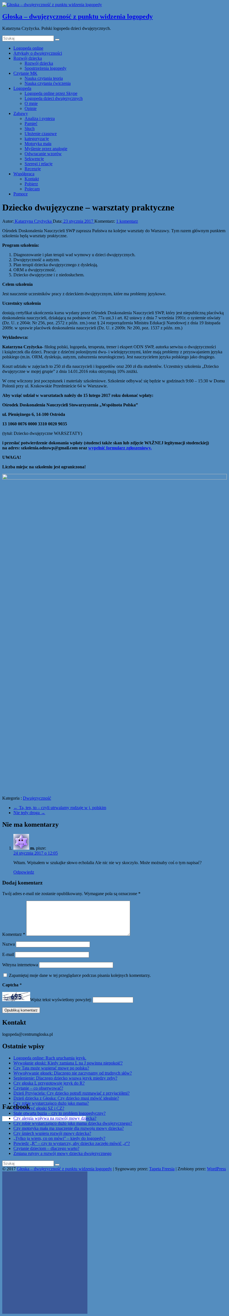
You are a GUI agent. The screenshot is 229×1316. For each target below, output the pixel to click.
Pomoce (20, 193)
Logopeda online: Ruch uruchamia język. (49, 1058)
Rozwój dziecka (27, 58)
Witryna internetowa (20, 964)
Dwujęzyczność (37, 798)
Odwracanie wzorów (43, 153)
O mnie (31, 103)
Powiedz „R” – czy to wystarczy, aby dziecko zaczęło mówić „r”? (71, 1143)
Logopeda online (28, 48)
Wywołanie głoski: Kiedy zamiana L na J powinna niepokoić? (68, 1063)
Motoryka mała (38, 143)
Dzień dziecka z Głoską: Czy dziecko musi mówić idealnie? (66, 1098)
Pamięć (31, 123)
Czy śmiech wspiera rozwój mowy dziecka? (52, 1133)
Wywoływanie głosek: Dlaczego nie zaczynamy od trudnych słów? (72, 1073)
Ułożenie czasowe (41, 133)
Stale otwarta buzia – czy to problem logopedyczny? (59, 1113)
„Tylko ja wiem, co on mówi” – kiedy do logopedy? (59, 1138)
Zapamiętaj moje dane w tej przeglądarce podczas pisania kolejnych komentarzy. (80, 975)
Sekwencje (34, 158)
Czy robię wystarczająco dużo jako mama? (51, 1103)
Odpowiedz (23, 872)
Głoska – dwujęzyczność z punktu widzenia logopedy (77, 16)
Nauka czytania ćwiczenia (48, 83)
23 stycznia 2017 (78, 221)
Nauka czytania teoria (44, 78)
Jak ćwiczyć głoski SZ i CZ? (38, 1108)
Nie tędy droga (29, 812)
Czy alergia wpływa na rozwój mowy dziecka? (54, 1118)
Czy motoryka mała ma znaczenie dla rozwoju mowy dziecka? (68, 1128)
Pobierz (31, 183)
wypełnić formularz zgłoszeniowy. (120, 447)
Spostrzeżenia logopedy (45, 68)
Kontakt (32, 178)
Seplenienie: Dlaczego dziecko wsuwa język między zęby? (65, 1078)
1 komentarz (127, 221)
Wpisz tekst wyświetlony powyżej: (61, 999)
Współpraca (23, 173)
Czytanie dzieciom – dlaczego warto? (46, 1148)
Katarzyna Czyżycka (33, 221)
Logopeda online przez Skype (51, 93)
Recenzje (33, 168)
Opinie (31, 108)
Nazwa (8, 944)
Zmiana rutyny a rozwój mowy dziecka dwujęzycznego (62, 1153)
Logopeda (22, 88)
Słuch (30, 128)
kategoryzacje (37, 138)
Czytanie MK (25, 73)
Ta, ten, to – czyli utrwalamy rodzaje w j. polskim (59, 807)
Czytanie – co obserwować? (38, 1088)
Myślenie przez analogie (46, 148)
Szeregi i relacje (39, 163)
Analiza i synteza (40, 118)
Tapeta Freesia (162, 1168)
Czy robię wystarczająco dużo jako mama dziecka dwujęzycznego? (72, 1123)
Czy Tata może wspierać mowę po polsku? (51, 1068)
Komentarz (13, 934)
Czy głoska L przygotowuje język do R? (49, 1083)
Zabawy (20, 113)
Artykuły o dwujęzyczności (37, 53)
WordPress (216, 1168)
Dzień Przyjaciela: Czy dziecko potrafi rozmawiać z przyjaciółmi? (71, 1093)
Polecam (32, 188)
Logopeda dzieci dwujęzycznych (54, 98)
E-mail (8, 954)
